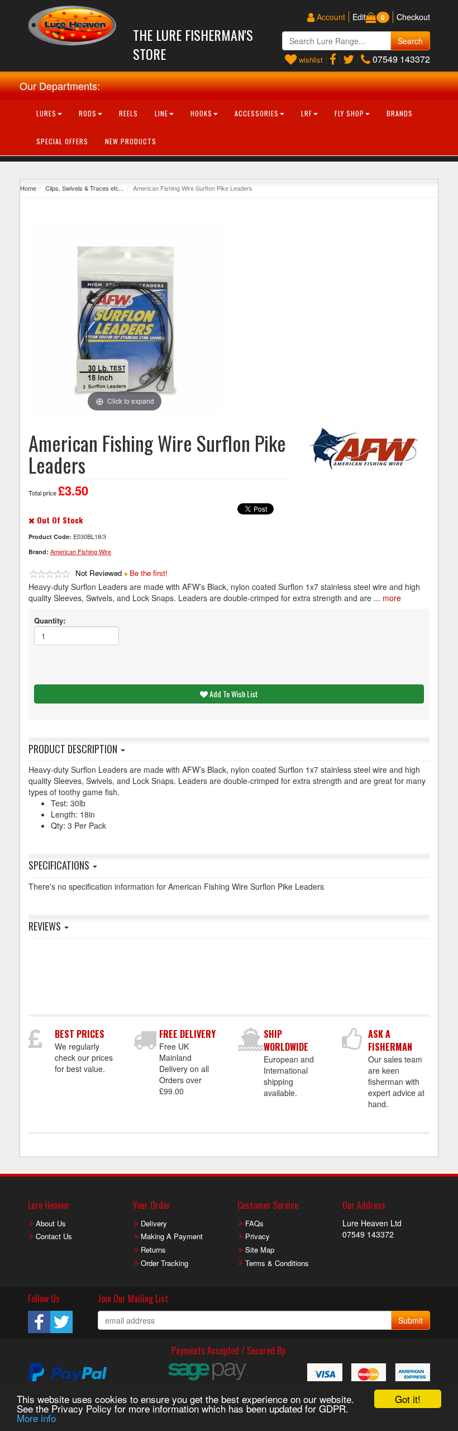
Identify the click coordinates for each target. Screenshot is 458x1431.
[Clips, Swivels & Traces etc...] (368, 448)
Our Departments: (60, 85)
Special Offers (62, 141)
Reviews (45, 926)
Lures (46, 113)
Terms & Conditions (277, 1263)
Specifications (60, 865)
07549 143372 (400, 59)
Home (28, 187)
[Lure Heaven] (72, 25)
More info (36, 1418)
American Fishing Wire (80, 551)
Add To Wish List (233, 694)
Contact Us (54, 1236)
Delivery (154, 1223)
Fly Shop (349, 113)
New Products (130, 141)
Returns (153, 1249)
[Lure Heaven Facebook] (333, 59)
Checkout (413, 16)
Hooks (201, 113)
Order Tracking (164, 1263)
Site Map (259, 1249)
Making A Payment (172, 1236)
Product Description (74, 749)
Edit (359, 16)
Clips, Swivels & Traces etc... (84, 187)
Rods (88, 113)
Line (161, 113)
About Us (51, 1223)
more (392, 597)
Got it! (408, 1399)
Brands (400, 113)
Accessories (257, 113)
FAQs (254, 1223)
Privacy (257, 1236)
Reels (128, 113)
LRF (306, 113)
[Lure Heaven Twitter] (348, 59)
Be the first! (149, 573)
